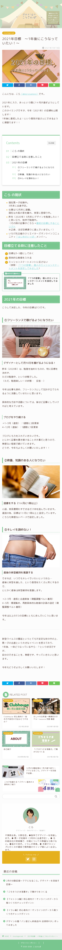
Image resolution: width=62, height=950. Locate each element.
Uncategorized (9, 33)
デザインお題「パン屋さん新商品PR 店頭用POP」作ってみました (32, 923)
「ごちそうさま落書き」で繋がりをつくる (26, 891)
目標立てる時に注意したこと (27, 156)
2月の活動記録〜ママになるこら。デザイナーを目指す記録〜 (32, 882)
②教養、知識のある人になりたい (34, 174)
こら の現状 (18, 151)
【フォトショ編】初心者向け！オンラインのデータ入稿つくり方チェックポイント (32, 901)
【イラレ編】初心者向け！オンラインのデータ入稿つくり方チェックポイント (32, 912)
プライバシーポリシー (29, 943)
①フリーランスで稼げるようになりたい (36, 169)
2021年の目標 (19, 162)
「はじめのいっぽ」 (26, 236)
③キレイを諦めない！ (28, 178)
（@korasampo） (29, 93)
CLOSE (51, 143)
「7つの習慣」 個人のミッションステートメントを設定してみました (34, 267)
